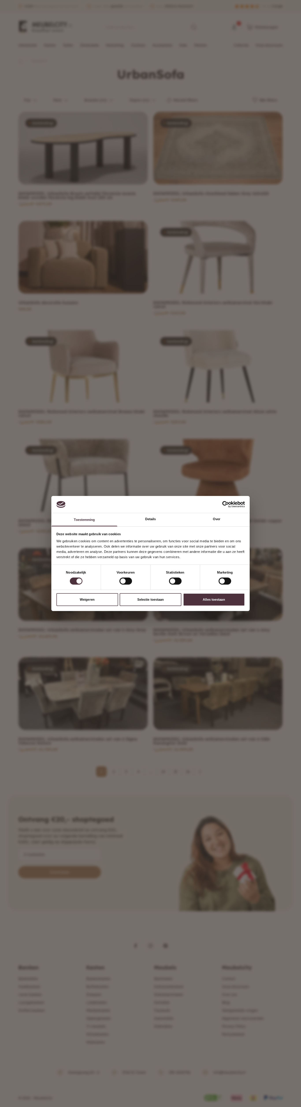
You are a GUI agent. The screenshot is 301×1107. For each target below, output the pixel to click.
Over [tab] (216, 519)
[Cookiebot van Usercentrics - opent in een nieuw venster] (225, 504)
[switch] (125, 581)
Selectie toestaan (150, 599)
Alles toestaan (214, 599)
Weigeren (87, 599)
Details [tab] (150, 519)
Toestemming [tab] (84, 520)
